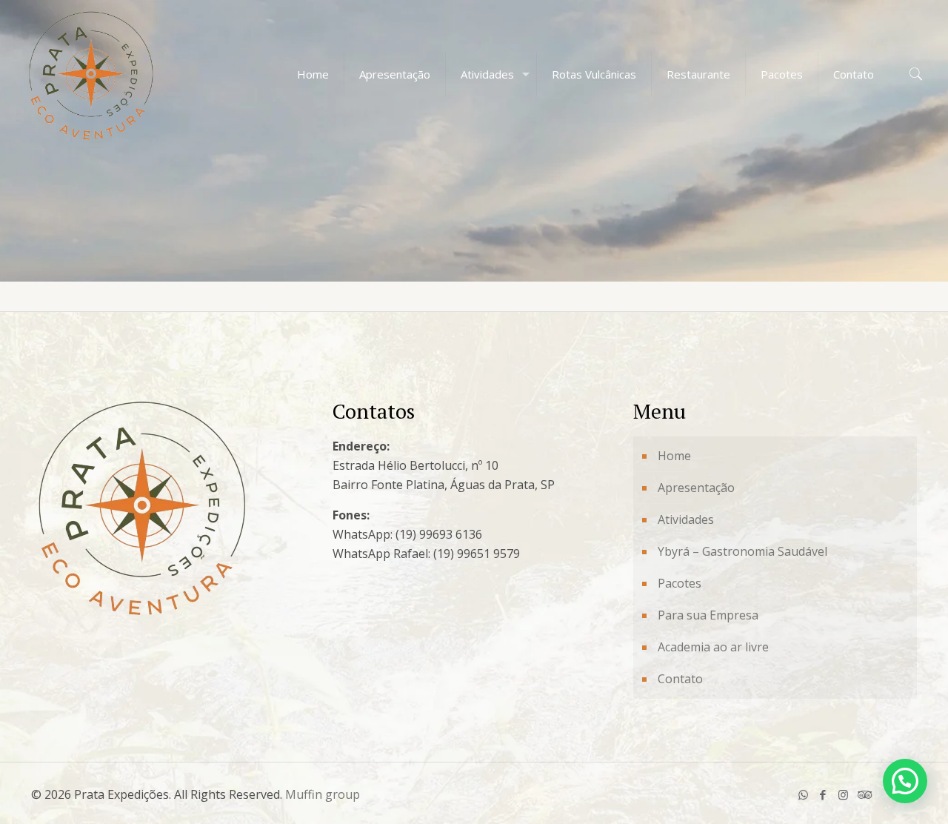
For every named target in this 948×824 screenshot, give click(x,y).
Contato (680, 679)
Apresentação (696, 487)
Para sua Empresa (708, 615)
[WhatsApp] (803, 794)
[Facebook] (823, 794)
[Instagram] (843, 794)
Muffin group (322, 794)
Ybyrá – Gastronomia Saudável (742, 551)
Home (674, 456)
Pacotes (679, 583)
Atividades (686, 519)
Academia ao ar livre (713, 647)
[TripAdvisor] (863, 794)
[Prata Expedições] (91, 74)
